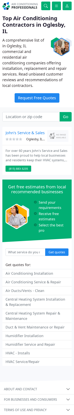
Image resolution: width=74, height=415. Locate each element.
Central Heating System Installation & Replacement (35, 302)
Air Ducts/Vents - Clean (25, 290)
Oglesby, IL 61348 (39, 139)
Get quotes (57, 252)
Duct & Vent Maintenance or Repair (35, 327)
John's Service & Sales (25, 132)
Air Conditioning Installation (29, 273)
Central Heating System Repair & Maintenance (33, 316)
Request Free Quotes (37, 97)
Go (65, 116)
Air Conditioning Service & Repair (33, 282)
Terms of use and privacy (25, 410)
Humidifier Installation (24, 335)
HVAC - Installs (18, 353)
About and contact (20, 389)
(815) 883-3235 (18, 169)
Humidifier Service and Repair (30, 344)
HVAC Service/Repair (22, 361)
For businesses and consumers (30, 399)
